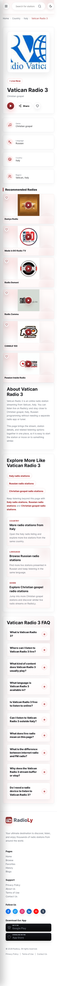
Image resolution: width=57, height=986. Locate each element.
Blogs (8, 871)
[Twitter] (15, 911)
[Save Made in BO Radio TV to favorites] (6, 229)
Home (6, 18)
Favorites (10, 864)
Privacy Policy (13, 885)
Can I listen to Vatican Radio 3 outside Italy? (23, 719)
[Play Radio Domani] (28, 268)
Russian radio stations (21, 483)
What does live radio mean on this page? (22, 735)
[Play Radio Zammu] (28, 300)
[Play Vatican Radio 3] (10, 105)
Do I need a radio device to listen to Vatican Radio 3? (21, 791)
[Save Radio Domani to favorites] (6, 261)
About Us (10, 888)
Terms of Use (12, 892)
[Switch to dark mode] (50, 6)
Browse (9, 860)
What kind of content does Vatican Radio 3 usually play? (23, 667)
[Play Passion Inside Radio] (28, 364)
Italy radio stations (19, 476)
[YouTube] (36, 911)
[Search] (39, 6)
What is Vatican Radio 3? (23, 634)
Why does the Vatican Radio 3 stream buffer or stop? (23, 772)
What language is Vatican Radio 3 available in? (20, 686)
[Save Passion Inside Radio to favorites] (6, 356)
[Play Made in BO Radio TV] (28, 237)
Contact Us (11, 896)
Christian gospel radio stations (26, 491)
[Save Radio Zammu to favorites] (6, 293)
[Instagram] (22, 911)
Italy (26, 18)
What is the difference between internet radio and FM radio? (24, 753)
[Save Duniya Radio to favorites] (6, 197)
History (9, 867)
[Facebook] (8, 911)
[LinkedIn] (29, 911)
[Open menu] (6, 6)
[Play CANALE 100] (28, 332)
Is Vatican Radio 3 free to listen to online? (24, 703)
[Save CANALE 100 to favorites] (6, 324)
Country (16, 18)
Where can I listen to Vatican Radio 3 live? (23, 649)
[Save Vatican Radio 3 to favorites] (37, 105)
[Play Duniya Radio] (28, 205)
